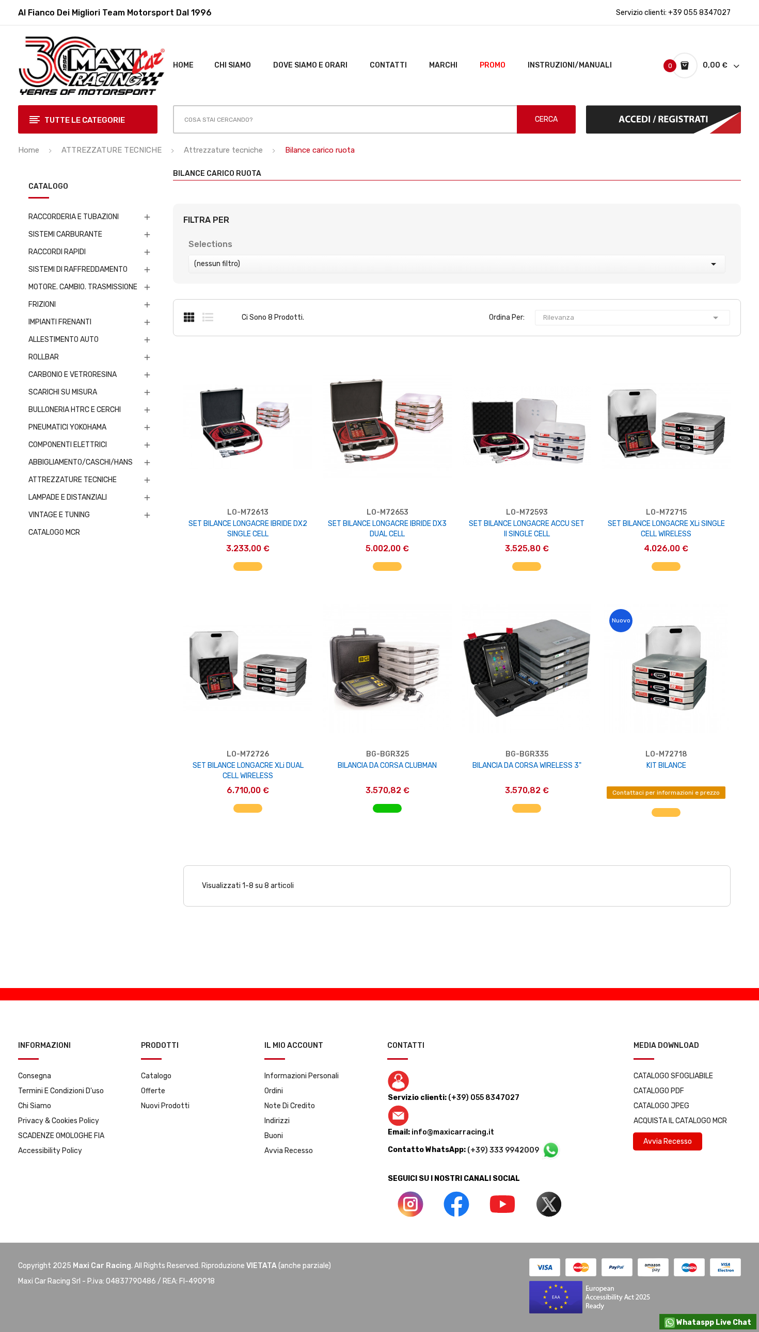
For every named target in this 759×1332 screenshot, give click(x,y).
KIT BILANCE (666, 765)
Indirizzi (277, 1120)
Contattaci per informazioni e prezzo (666, 792)
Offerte (153, 1091)
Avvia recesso (288, 1150)
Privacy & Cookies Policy (58, 1120)
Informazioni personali (301, 1076)
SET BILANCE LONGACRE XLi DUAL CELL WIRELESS (248, 770)
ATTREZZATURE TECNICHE (72, 479)
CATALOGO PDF (659, 1091)
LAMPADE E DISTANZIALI (67, 497)
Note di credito (289, 1105)
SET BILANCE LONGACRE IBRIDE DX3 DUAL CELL (387, 528)
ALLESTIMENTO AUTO (63, 339)
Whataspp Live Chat (713, 1322)
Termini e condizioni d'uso (61, 1091)
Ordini (273, 1091)
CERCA (546, 119)
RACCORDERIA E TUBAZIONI (73, 216)
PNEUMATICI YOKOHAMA (67, 427)
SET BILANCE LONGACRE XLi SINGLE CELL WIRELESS (666, 528)
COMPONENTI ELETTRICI (67, 444)
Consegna (34, 1076)
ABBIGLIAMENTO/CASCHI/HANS (80, 462)
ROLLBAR (43, 357)
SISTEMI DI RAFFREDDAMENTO (78, 269)
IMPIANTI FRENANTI (59, 322)
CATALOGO (48, 187)
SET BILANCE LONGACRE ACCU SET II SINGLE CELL (526, 528)
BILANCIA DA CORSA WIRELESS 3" (526, 765)
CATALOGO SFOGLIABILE (673, 1076)
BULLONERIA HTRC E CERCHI (74, 409)
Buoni (273, 1135)
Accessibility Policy (50, 1150)
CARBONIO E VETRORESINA (72, 374)
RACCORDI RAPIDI (57, 252)
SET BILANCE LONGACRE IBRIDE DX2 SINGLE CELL (247, 528)
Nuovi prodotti (165, 1105)
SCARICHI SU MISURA (62, 392)
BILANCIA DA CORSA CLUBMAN (387, 765)
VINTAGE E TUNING (59, 515)
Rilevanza (632, 317)
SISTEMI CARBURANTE (65, 234)
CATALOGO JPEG (661, 1105)
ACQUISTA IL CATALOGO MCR (680, 1120)
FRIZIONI (42, 304)
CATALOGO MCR (54, 532)
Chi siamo (34, 1105)
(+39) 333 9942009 (504, 1150)
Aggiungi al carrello (248, 561)
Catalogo (156, 1076)
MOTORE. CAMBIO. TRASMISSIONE (82, 287)
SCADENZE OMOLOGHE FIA (61, 1135)
